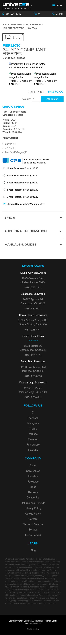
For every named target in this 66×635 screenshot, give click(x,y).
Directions (33, 340)
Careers (33, 519)
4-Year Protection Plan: (22, 189)
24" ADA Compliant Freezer (24, 52)
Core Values (33, 471)
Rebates (33, 476)
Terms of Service (33, 524)
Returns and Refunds (33, 503)
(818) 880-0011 (33, 308)
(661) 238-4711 (33, 329)
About (33, 465)
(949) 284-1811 (33, 355)
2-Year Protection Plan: (22, 175)
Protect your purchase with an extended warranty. (37, 161)
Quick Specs (13, 106)
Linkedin (33, 450)
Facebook (33, 418)
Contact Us (33, 497)
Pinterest (33, 439)
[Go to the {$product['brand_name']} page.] (13, 37)
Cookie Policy (33, 513)
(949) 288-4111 (33, 397)
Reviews (33, 492)
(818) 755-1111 (33, 287)
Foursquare (33, 444)
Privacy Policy (33, 508)
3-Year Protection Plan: (22, 182)
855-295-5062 (30, 581)
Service (33, 529)
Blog (33, 550)
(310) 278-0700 (33, 376)
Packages (33, 481)
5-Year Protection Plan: (22, 196)
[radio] (20, 169)
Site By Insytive (33, 629)
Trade (33, 487)
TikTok (33, 428)
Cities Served (33, 535)
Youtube (33, 434)
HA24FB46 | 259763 (13, 58)
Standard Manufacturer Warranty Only (26, 203)
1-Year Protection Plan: (22, 168)
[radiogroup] (33, 187)
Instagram (33, 423)
